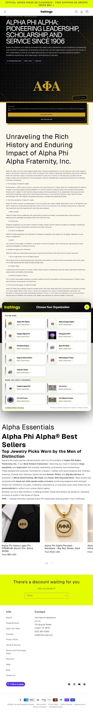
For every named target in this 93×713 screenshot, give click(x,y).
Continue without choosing (14, 408)
